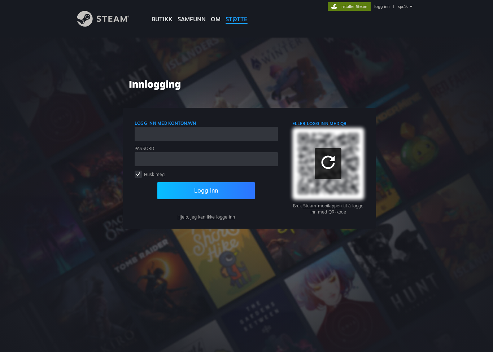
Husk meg (154, 174)
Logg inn (206, 190)
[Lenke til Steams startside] (103, 25)
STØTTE (237, 19)
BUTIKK (162, 19)
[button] (328, 163)
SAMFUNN (192, 19)
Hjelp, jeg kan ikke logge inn (206, 217)
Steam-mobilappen (322, 205)
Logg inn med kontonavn (165, 123)
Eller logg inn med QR (319, 123)
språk (403, 6)
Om (216, 19)
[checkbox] (138, 174)
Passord (144, 148)
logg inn (381, 6)
